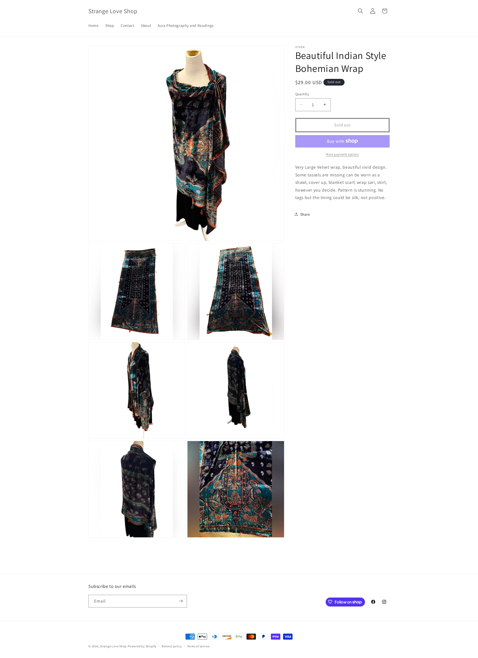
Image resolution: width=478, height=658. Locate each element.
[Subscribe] (181, 601)
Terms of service (198, 646)
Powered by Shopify (142, 646)
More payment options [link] (342, 154)
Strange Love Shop (113, 646)
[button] (360, 11)
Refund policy (172, 646)
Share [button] (305, 213)
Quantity (302, 93)
